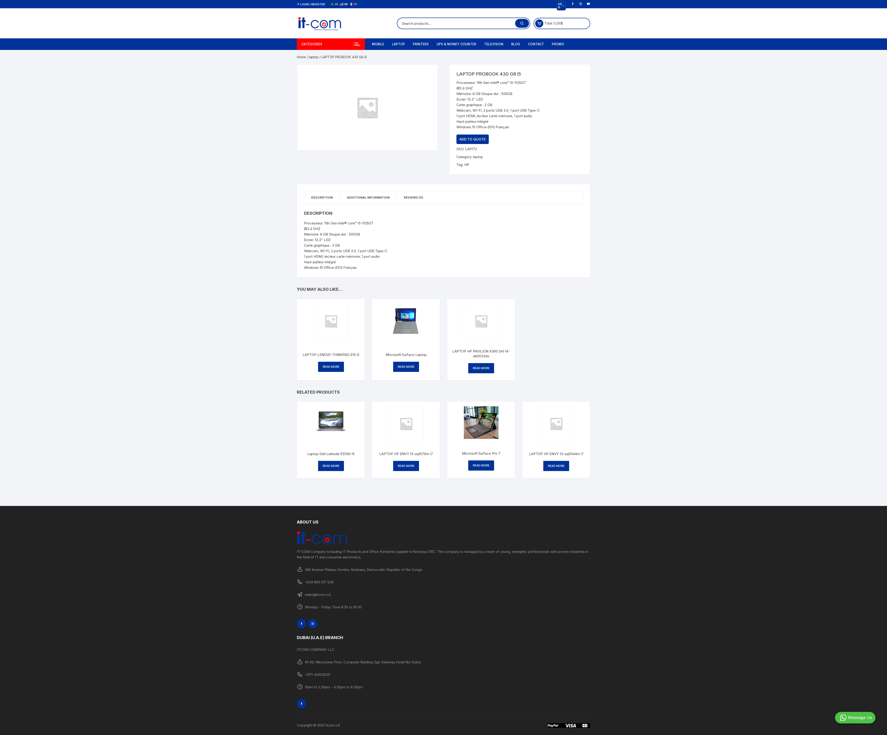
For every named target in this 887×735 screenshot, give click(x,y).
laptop (314, 57)
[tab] (322, 197)
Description (322, 197)
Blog (515, 44)
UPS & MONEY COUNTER (456, 44)
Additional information (368, 197)
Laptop (398, 44)
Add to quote (472, 139)
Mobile (378, 44)
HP (466, 164)
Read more (331, 366)
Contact (536, 44)
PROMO (558, 44)
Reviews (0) (413, 197)
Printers (421, 44)
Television (493, 44)
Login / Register (312, 4)
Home (301, 57)
